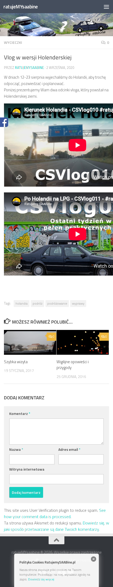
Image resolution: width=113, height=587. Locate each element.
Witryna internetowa (26, 469)
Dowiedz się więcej (41, 579)
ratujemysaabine (29, 67)
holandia (22, 303)
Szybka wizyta (16, 362)
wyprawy (78, 303)
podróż (37, 303)
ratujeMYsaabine (20, 6)
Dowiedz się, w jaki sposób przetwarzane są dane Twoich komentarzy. (56, 526)
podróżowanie (57, 303)
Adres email (69, 449)
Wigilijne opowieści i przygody (72, 365)
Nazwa (16, 449)
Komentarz (19, 413)
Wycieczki (13, 42)
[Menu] (106, 6)
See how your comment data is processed (55, 513)
